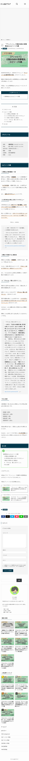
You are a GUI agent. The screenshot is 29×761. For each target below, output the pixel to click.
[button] (3, 516)
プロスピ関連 (6, 740)
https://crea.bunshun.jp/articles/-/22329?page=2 (15, 245)
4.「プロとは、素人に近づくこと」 (15, 119)
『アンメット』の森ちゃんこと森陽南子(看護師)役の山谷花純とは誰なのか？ (19, 489)
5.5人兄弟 (9, 121)
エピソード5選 (7, 112)
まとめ (5, 124)
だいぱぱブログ (6, 4)
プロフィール (7, 109)
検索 (19, 580)
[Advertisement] (14, 23)
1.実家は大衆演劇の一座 (12, 114)
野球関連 (5, 749)
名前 (4, 550)
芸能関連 (5, 48)
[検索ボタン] (17, 4)
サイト (4, 560)
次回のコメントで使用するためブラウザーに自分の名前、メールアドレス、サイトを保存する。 (15, 566)
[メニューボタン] (25, 4)
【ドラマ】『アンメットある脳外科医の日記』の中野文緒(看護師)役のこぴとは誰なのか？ (19, 498)
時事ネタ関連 (6, 743)
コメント (5, 532)
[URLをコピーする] (26, 516)
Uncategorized (6, 734)
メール (5, 555)
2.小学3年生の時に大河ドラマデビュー (16, 115)
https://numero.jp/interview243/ (11, 391)
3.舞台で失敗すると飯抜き (13, 117)
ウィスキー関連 (6, 737)
